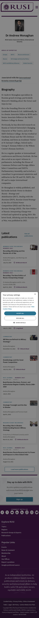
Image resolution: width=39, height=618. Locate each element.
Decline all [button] (20, 318)
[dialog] (19, 309)
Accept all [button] (20, 313)
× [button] (35, 294)
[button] (19, 323)
